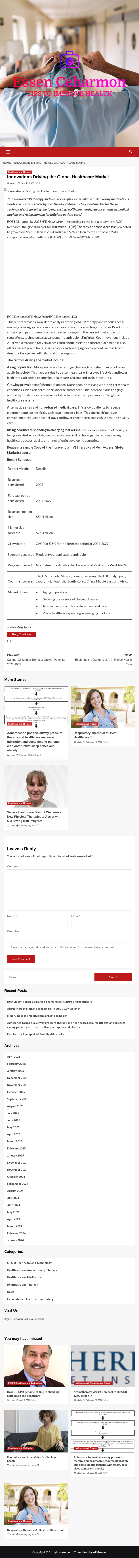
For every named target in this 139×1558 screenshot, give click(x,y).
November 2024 (17, 1169)
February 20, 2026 (27, 755)
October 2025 (16, 1092)
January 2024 (15, 1240)
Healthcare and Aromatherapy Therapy (32, 1270)
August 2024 (15, 1190)
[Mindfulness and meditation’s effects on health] (36, 1431)
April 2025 (13, 1134)
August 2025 (15, 1106)
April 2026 (13, 1056)
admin (13, 183)
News (10, 1291)
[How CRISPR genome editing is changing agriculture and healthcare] (36, 1366)
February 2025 (16, 1148)
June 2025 (13, 1120)
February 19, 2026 (94, 742)
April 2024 (13, 1219)
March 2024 (14, 1226)
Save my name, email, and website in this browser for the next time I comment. (63, 947)
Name (12, 916)
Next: (103, 659)
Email (75, 916)
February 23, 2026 (94, 1400)
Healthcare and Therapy (19, 172)
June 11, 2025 (27, 183)
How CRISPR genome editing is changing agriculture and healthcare (49, 1001)
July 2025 (13, 1113)
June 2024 (13, 1204)
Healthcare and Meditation (24, 1277)
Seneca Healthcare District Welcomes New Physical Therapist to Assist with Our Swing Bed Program (34, 817)
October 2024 (16, 1176)
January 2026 (15, 1070)
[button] (8, 151)
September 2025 (17, 1099)
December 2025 (17, 1077)
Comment (14, 866)
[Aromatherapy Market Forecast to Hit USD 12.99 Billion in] (103, 1366)
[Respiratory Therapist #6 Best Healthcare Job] (103, 707)
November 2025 (17, 1084)
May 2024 (13, 1212)
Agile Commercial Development (24, 1319)
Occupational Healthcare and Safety (30, 1299)
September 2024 (17, 1183)
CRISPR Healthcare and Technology (29, 1262)
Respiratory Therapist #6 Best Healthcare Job (36, 1034)
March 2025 (14, 1141)
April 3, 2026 (24, 1400)
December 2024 (17, 1162)
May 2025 (13, 1127)
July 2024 (13, 1197)
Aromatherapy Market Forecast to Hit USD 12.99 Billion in (43, 1008)
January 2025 (15, 1155)
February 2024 (16, 1233)
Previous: (36, 659)
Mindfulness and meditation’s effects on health (37, 1015)
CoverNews (81, 1552)
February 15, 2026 (27, 826)
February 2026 (16, 1063)
